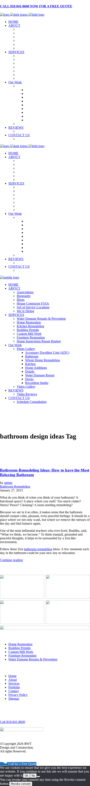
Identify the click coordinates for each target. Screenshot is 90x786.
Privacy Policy (18, 695)
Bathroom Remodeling (15, 486)
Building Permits (19, 648)
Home (12, 676)
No (33, 775)
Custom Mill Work (20, 652)
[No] (38, 776)
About (12, 679)
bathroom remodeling (38, 549)
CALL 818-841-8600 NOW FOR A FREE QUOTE (36, 6)
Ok (26, 775)
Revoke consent (21, 783)
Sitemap (13, 698)
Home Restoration (20, 644)
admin (8, 483)
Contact (13, 691)
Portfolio (14, 687)
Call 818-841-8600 (12, 722)
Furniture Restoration (22, 655)
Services (13, 683)
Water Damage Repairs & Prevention (32, 659)
